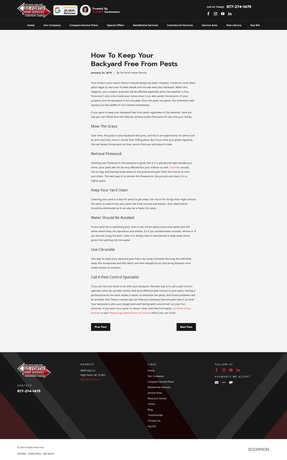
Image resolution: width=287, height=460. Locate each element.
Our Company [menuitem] (52, 25)
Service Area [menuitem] (209, 25)
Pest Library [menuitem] (233, 25)
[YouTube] (222, 13)
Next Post (186, 327)
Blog (150, 409)
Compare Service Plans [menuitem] (84, 25)
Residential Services (159, 387)
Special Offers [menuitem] (115, 25)
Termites (175, 167)
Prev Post (101, 327)
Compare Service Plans (161, 381)
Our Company (156, 376)
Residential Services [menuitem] (145, 25)
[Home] (34, 10)
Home (151, 370)
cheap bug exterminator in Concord (130, 312)
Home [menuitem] (31, 25)
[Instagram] (215, 13)
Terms (151, 404)
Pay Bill (152, 426)
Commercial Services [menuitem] (180, 25)
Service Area (155, 392)
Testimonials (155, 415)
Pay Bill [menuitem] (255, 25)
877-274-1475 (239, 7)
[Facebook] (208, 13)
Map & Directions (90, 379)
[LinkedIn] (230, 13)
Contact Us (154, 420)
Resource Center (157, 398)
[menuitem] (21, 453)
